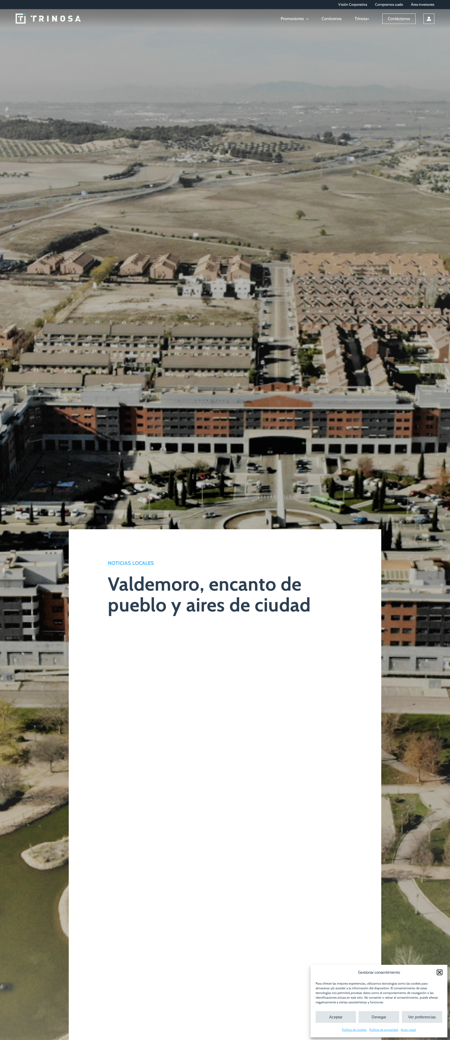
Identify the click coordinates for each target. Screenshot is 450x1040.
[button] (439, 972)
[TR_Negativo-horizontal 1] (48, 16)
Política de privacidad (383, 1030)
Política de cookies (354, 1030)
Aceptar (335, 1017)
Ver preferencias (422, 1017)
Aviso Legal (408, 1030)
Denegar (379, 1017)
